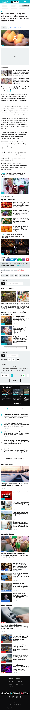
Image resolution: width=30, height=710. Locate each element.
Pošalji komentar (14, 283)
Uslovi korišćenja (20, 270)
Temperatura (26, 275)
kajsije (9, 91)
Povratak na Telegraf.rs (5, 2)
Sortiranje (4, 359)
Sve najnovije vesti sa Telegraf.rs (15, 458)
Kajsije (2, 275)
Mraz (16, 275)
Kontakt (19, 704)
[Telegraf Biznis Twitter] (13, 697)
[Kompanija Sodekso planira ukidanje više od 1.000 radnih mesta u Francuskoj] (6, 505)
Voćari (7, 275)
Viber (22, 265)
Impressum (15, 701)
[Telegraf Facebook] (9, 697)
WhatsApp (18, 265)
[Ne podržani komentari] (18, 359)
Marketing (10, 701)
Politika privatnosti (13, 704)
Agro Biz (3, 11)
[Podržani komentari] (13, 359)
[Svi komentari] (9, 359)
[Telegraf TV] (20, 697)
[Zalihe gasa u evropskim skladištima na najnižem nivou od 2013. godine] (15, 474)
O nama (5, 701)
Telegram (3, 266)
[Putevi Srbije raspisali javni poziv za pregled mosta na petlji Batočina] (6, 515)
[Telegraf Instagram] (16, 697)
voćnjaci (12, 275)
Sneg (20, 275)
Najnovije (7, 464)
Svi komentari (15, 380)
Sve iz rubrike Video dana (15, 403)
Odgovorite (5, 375)
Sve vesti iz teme (15, 347)
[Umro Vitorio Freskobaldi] (6, 495)
